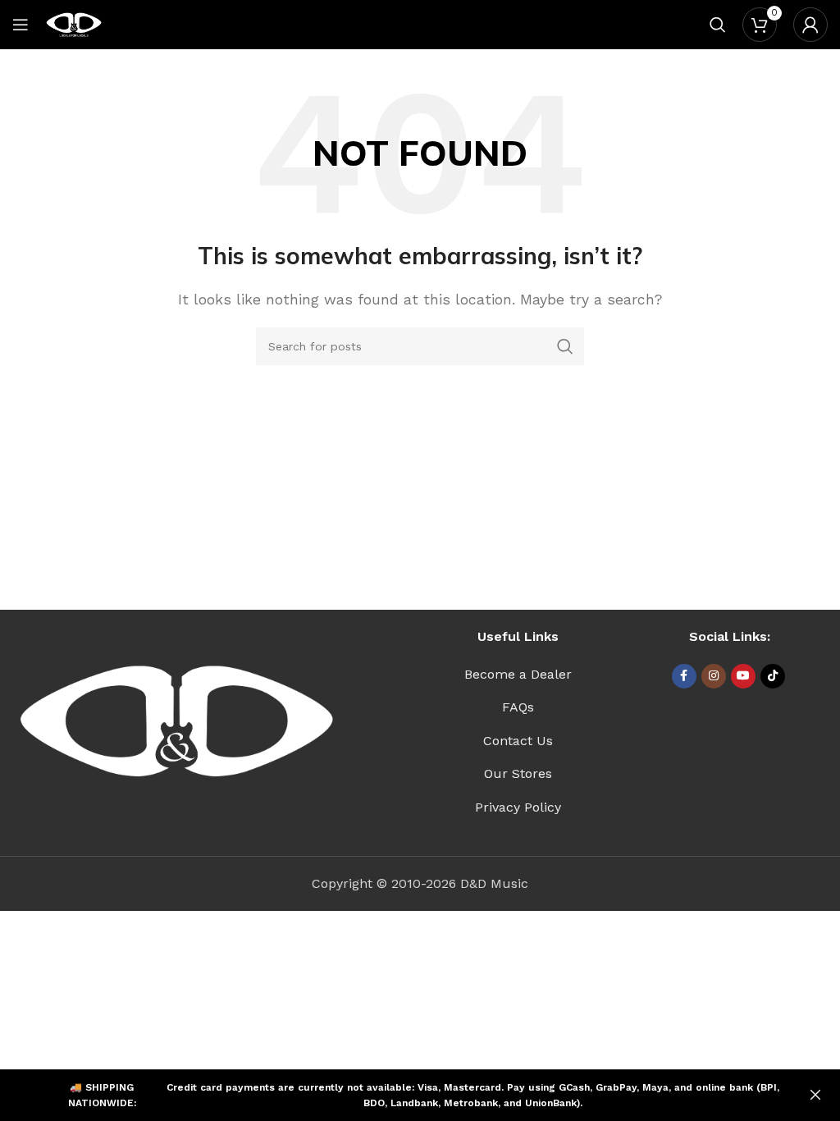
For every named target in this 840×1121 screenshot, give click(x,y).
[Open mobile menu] (20, 24)
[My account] (810, 24)
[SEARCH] (565, 346)
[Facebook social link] (684, 676)
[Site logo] (74, 23)
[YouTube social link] (743, 676)
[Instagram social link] (713, 676)
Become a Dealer (518, 674)
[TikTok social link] (772, 676)
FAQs (518, 707)
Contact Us (518, 740)
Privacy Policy (518, 807)
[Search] (717, 24)
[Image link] (176, 721)
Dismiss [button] (815, 1095)
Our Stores (518, 773)
